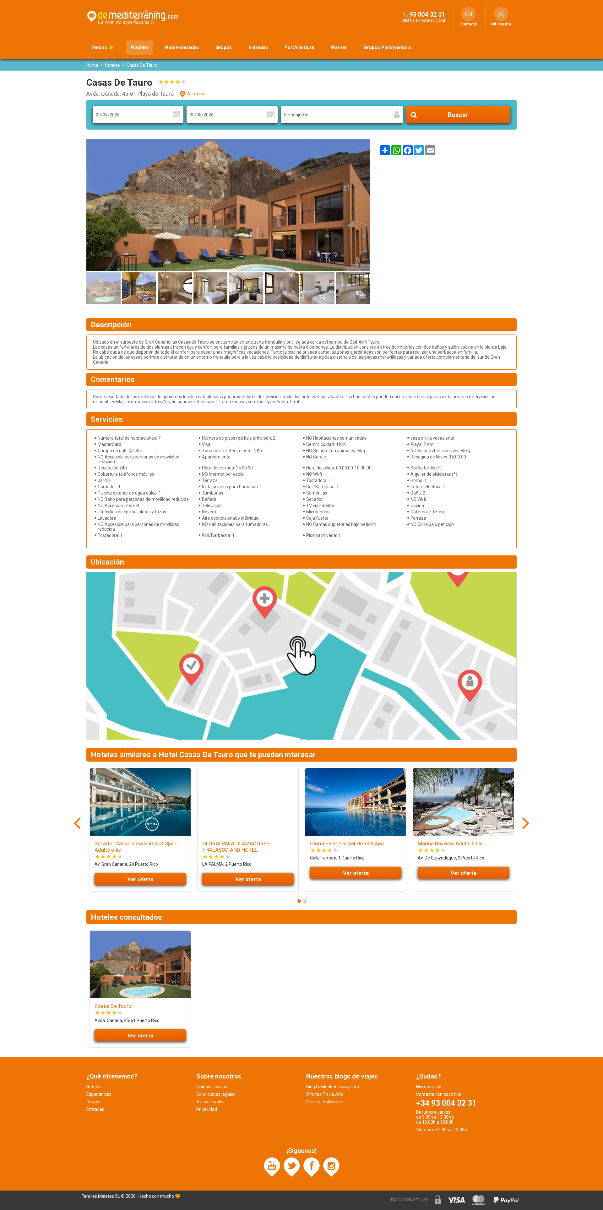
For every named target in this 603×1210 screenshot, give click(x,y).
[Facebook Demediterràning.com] (311, 1167)
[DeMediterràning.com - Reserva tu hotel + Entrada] (133, 17)
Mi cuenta (501, 24)
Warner (339, 47)
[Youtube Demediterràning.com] (272, 1167)
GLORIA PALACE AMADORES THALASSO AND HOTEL (235, 846)
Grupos (223, 47)
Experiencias (98, 1094)
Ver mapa (196, 93)
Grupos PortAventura (387, 47)
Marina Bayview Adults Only (450, 843)
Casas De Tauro (113, 1006)
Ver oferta (140, 879)
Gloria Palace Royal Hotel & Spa (347, 843)
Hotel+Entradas (182, 47)
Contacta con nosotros (438, 1094)
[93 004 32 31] (405, 14)
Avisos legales (210, 1101)
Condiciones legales (216, 1094)
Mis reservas (428, 1086)
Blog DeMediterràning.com (332, 1086)
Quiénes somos (211, 1086)
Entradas (258, 47)
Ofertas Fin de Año (324, 1094)
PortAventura (299, 47)
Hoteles (139, 47)
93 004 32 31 (427, 14)
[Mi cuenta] (501, 14)
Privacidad (206, 1109)
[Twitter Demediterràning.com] (292, 1167)
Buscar (458, 115)
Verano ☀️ (102, 47)
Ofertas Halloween (324, 1101)
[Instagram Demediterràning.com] (331, 1167)
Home (92, 65)
